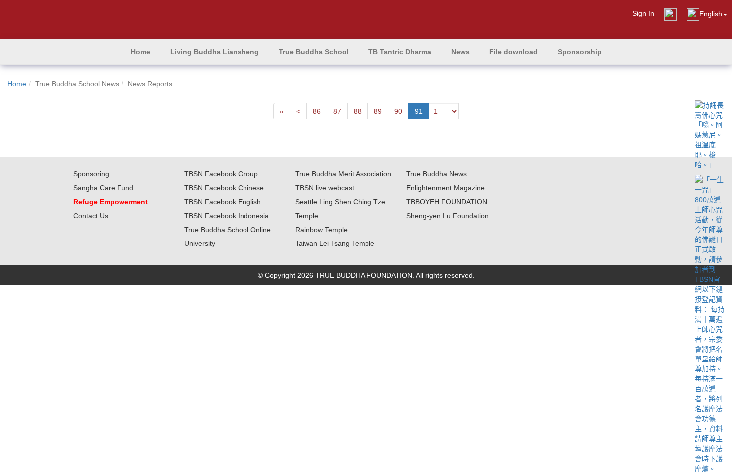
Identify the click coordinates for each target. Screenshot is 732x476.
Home (16, 84)
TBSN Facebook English (222, 202)
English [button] (710, 14)
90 (398, 111)
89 (378, 111)
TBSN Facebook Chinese (224, 188)
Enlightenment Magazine (445, 188)
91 (419, 111)
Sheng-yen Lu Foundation (447, 216)
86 (317, 111)
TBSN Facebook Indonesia (226, 216)
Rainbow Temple (321, 230)
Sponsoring (91, 174)
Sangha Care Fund (103, 188)
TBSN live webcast (324, 188)
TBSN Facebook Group (221, 174)
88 (358, 111)
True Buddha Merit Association (343, 174)
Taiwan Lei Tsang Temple (334, 243)
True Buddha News (436, 174)
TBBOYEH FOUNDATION (446, 202)
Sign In (643, 13)
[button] (214, 51)
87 (337, 111)
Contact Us (90, 216)
